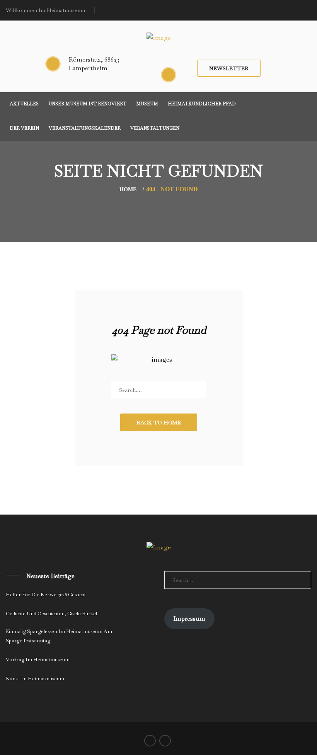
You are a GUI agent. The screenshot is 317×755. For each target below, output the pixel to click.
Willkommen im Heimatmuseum (45, 10)
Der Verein (24, 128)
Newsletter (229, 68)
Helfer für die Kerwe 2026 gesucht (46, 594)
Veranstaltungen (154, 128)
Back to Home (158, 422)
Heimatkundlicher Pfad (202, 104)
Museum (147, 104)
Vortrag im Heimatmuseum (38, 659)
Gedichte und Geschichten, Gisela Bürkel (51, 613)
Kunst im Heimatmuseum (35, 678)
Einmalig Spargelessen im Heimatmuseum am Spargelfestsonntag (59, 636)
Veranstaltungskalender (85, 128)
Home (127, 189)
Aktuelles (24, 104)
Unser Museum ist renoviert (87, 104)
